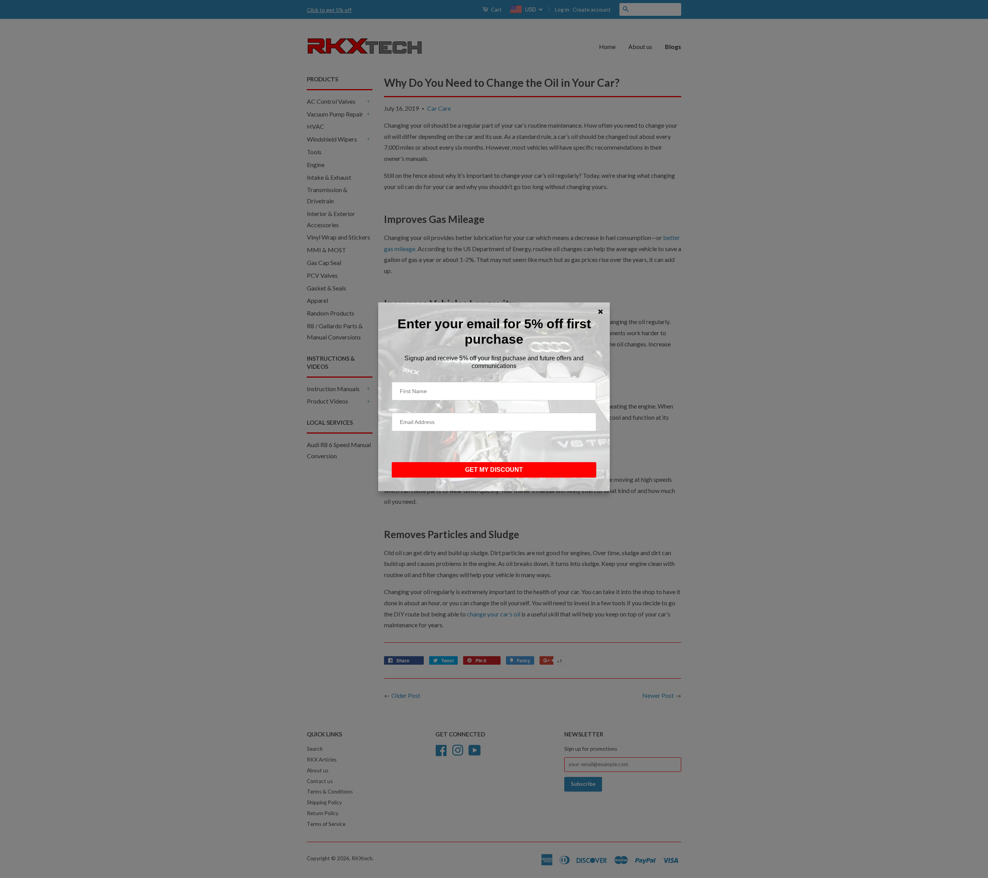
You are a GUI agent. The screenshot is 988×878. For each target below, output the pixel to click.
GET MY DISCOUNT (494, 469)
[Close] (600, 311)
